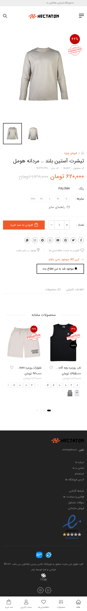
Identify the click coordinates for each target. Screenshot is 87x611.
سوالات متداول (76, 502)
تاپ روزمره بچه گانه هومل (66, 368)
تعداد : (80, 225)
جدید (73, 345)
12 (53, 385)
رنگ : (80, 188)
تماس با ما (78, 468)
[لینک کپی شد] (27, 240)
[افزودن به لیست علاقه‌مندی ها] (51, 368)
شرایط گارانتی (76, 491)
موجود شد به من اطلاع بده (58, 268)
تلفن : (81, 450)
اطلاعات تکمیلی (75, 289)
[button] (49, 410)
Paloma (64, 188)
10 (59, 385)
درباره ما (79, 462)
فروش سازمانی (76, 508)
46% (75, 39)
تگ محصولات (53, 289)
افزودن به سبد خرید (21, 225)
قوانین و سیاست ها (73, 497)
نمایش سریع (63, 358)
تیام (33, 569)
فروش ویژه (70, 153)
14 (48, 385)
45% (34, 329)
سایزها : (79, 198)
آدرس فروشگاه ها (74, 479)
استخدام (79, 474)
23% (73, 329)
